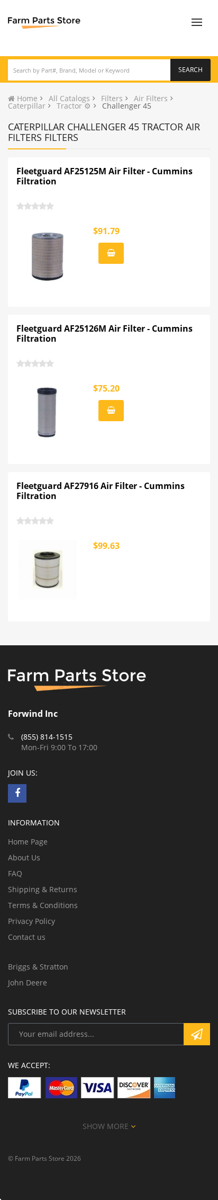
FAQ (15, 873)
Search (190, 69)
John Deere (27, 982)
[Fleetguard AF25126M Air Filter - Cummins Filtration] (48, 412)
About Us (24, 857)
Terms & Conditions (43, 905)
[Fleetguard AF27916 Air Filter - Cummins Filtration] (48, 569)
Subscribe (197, 1034)
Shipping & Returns (42, 889)
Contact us (27, 937)
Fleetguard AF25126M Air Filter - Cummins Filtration (104, 334)
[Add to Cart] (111, 253)
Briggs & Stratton (38, 967)
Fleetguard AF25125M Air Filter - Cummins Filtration (104, 176)
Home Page (28, 842)
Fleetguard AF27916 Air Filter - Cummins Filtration (100, 491)
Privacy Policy (31, 921)
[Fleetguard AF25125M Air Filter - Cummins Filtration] (48, 255)
